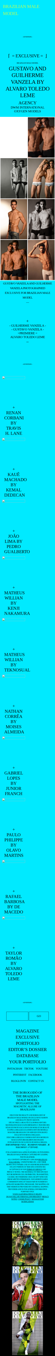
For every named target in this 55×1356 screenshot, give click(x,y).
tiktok (29, 1068)
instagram (14, 1068)
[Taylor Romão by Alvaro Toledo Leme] (13, 930)
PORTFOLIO (27, 1043)
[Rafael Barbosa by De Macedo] (13, 874)
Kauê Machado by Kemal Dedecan (13, 484)
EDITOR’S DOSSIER (27, 1049)
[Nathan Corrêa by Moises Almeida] (13, 689)
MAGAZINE (27, 1031)
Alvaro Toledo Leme (27, 337)
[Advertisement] (27, 28)
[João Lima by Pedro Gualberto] (13, 514)
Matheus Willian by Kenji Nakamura (13, 603)
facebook (35, 1074)
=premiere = (27, 333)
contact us (36, 1081)
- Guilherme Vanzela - (27, 325)
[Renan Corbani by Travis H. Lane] (13, 390)
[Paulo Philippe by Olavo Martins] (13, 812)
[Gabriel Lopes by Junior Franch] (13, 750)
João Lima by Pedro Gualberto (13, 544)
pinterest (19, 1074)
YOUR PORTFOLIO (27, 1061)
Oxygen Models (27, 111)
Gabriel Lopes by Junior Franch (13, 783)
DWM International (27, 107)
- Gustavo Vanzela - (27, 329)
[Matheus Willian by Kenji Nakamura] (13, 570)
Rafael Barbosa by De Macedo (13, 904)
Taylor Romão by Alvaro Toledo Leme (13, 966)
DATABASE (27, 1055)
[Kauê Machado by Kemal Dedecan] (13, 452)
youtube (42, 1068)
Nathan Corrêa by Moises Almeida (13, 721)
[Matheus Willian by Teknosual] (13, 632)
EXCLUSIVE (27, 1037)
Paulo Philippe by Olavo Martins (13, 845)
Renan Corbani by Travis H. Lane (13, 423)
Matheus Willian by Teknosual (13, 662)
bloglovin (18, 1081)
